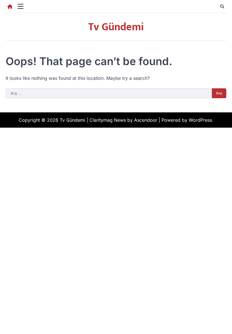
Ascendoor (145, 120)
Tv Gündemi (116, 27)
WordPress (200, 120)
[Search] (222, 6)
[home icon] (10, 6)
